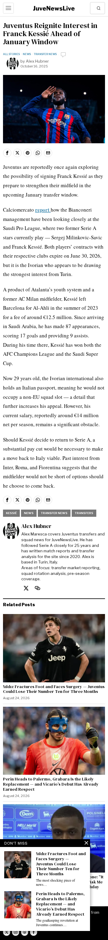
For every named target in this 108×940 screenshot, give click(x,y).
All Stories (11, 54)
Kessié (11, 513)
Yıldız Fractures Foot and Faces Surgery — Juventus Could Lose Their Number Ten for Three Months (54, 689)
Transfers (84, 513)
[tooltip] (7, 153)
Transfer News (45, 54)
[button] (99, 8)
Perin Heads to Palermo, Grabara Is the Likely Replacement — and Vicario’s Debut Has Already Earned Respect (51, 784)
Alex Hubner (37, 61)
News (27, 54)
